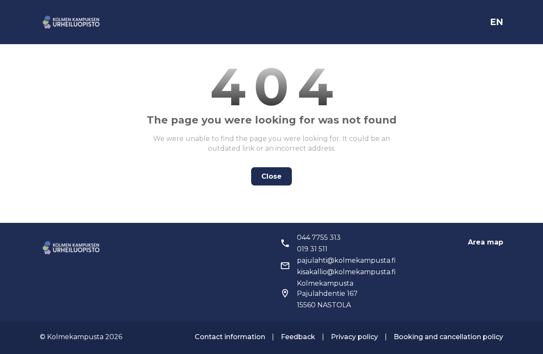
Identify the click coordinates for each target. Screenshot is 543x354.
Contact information (230, 337)
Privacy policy (354, 337)
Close (271, 176)
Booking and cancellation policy (448, 337)
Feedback (298, 337)
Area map (485, 242)
